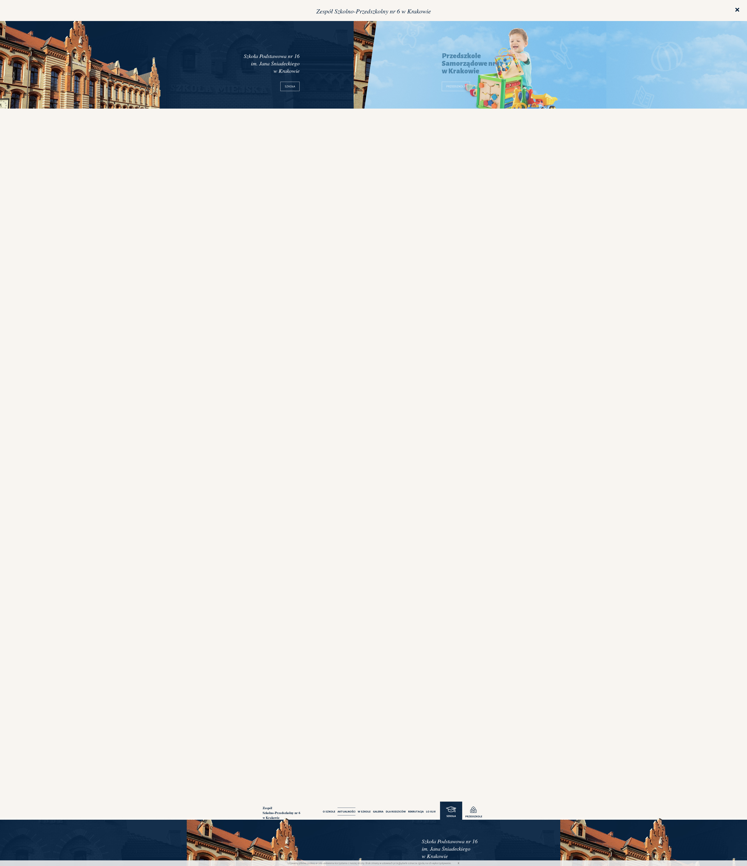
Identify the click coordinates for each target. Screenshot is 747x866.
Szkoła (290, 86)
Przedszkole (456, 86)
